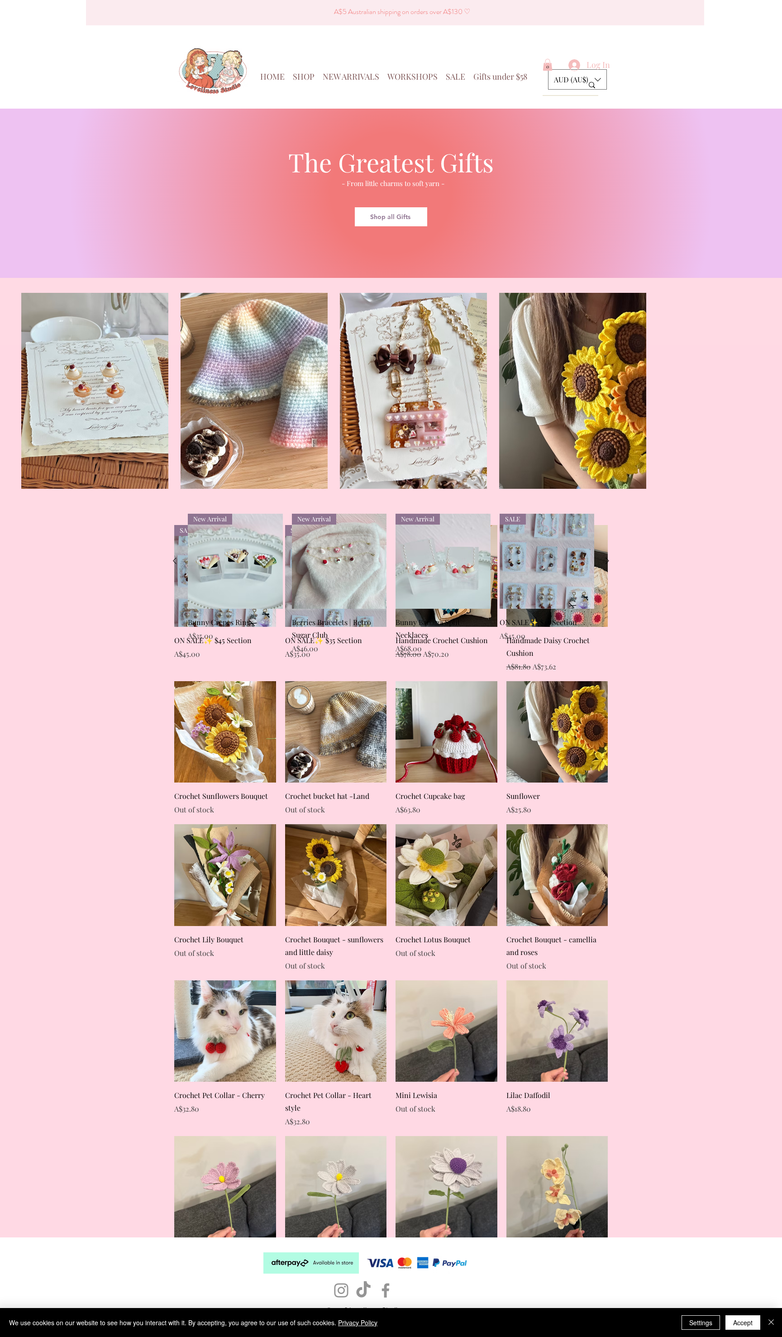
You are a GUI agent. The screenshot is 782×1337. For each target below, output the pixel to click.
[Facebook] (385, 1290)
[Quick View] (225, 732)
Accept (743, 1322)
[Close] (771, 1322)
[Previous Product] (174, 560)
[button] (548, 65)
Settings (700, 1322)
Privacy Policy (357, 1322)
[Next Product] (607, 560)
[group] (391, 583)
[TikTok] (363, 1290)
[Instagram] (341, 1290)
